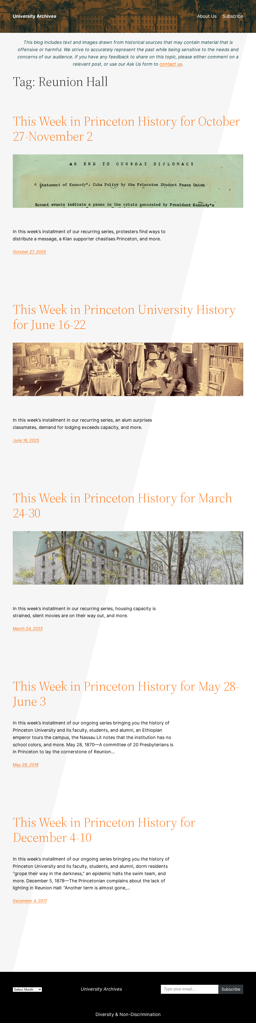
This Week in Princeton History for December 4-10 (104, 830)
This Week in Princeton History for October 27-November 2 (126, 129)
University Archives (34, 16)
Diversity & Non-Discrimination (128, 1014)
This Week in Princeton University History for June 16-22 (124, 317)
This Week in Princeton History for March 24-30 (122, 505)
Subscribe (232, 16)
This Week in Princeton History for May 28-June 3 (126, 694)
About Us (206, 16)
